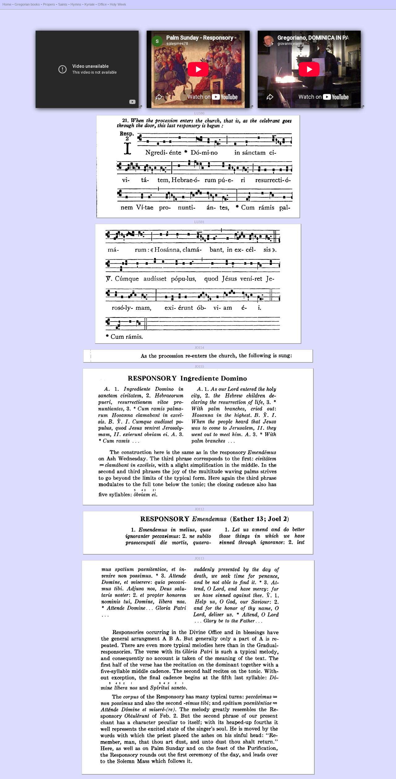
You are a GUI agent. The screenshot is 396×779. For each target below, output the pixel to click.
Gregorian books (27, 4)
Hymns (76, 4)
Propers (49, 4)
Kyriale (89, 4)
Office (102, 4)
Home (6, 4)
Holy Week (118, 4)
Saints (62, 4)
